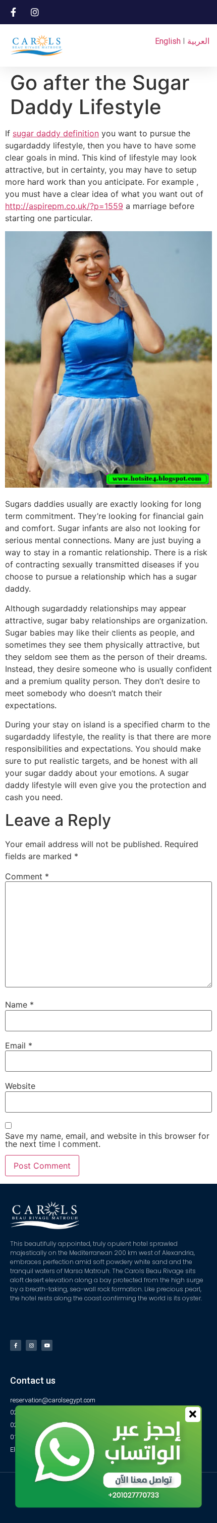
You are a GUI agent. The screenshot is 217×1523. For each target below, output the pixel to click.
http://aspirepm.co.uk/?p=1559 (64, 206)
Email (18, 1045)
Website (20, 1086)
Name (19, 1005)
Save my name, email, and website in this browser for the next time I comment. (107, 1140)
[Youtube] (46, 1345)
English (168, 41)
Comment (27, 876)
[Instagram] (31, 1345)
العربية (198, 41)
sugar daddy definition (56, 133)
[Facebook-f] (15, 1345)
